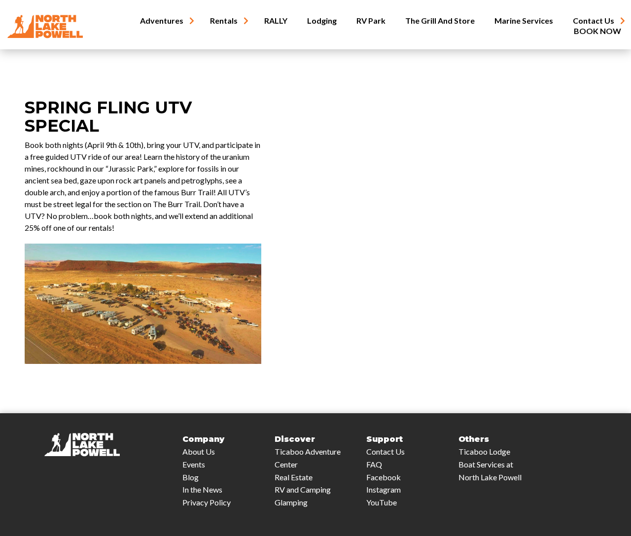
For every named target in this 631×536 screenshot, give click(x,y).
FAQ (374, 464)
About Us (198, 451)
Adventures (161, 21)
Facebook (383, 477)
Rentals (224, 21)
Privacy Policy (206, 502)
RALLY (275, 21)
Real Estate (294, 477)
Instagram (383, 489)
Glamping (291, 502)
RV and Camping (303, 489)
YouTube (381, 502)
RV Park (371, 21)
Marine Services (523, 21)
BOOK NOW (597, 31)
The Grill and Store (440, 21)
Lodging (322, 21)
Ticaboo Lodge (484, 451)
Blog (190, 477)
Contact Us (593, 21)
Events (193, 464)
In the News (202, 489)
